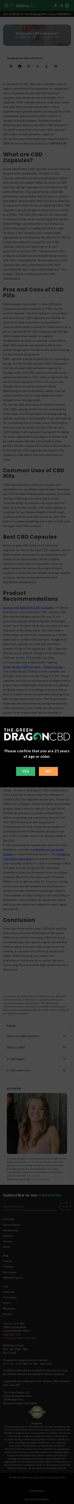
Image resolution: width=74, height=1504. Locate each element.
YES (25, 771)
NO (48, 771)
